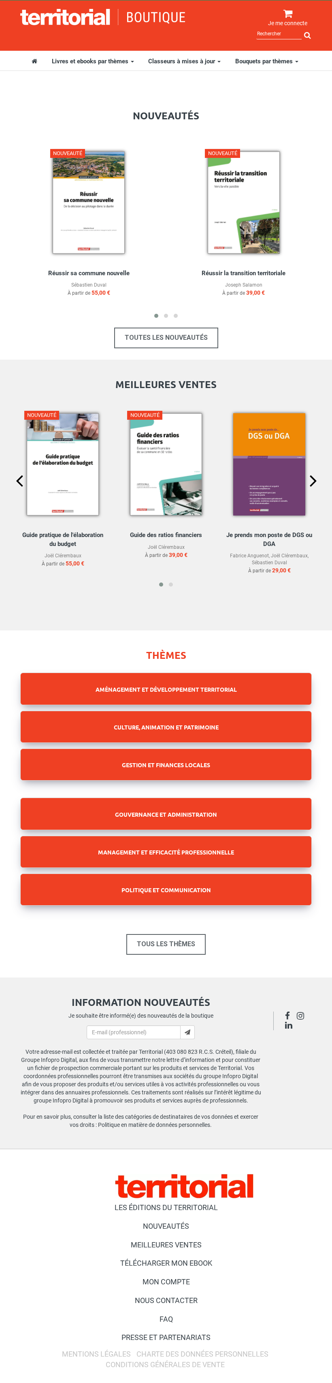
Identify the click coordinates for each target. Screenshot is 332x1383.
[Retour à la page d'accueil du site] (102, 17)
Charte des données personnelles (202, 1354)
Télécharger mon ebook (166, 1263)
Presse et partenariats (166, 1337)
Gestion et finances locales (166, 764)
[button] (156, 316)
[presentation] (13, 494)
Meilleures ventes (166, 1245)
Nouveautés (166, 1226)
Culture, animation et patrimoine (166, 727)
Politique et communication (166, 889)
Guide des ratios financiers (166, 535)
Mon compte (166, 1281)
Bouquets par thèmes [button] (264, 61)
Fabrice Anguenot (249, 556)
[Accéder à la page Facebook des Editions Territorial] (289, 1017)
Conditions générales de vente (165, 1364)
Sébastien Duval (88, 285)
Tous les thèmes (166, 944)
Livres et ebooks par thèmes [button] (91, 61)
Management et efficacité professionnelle (166, 852)
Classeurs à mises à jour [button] (182, 61)
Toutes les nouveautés (166, 337)
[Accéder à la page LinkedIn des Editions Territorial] (291, 1026)
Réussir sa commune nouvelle (89, 273)
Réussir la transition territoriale (243, 273)
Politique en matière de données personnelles (154, 1125)
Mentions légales (96, 1354)
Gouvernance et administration (166, 814)
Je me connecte (287, 23)
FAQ (166, 1319)
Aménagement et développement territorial (166, 689)
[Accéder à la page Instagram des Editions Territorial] (303, 1017)
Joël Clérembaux (63, 556)
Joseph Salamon (243, 285)
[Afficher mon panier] (286, 14)
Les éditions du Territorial (166, 1207)
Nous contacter (166, 1300)
